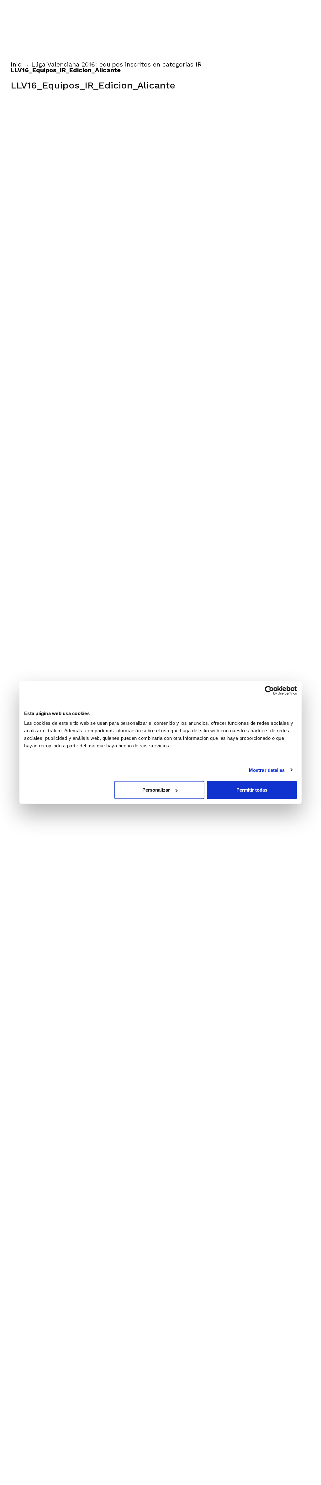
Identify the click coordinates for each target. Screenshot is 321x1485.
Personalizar (156, 790)
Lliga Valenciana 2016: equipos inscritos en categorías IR (116, 64)
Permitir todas (251, 790)
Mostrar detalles (267, 769)
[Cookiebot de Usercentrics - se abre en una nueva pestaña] (269, 690)
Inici (17, 64)
